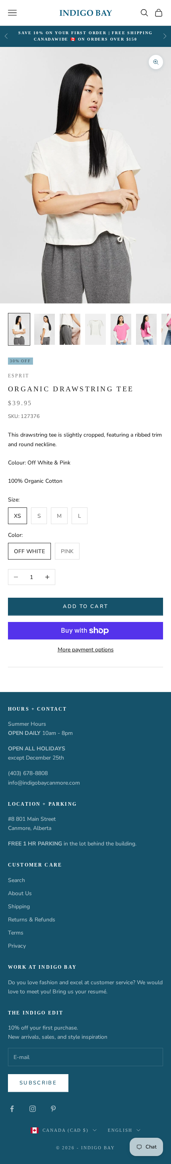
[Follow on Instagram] (33, 1109)
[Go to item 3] (70, 329)
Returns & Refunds (31, 919)
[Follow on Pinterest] (53, 1109)
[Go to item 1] (19, 329)
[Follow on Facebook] (12, 1109)
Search (16, 880)
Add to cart (86, 606)
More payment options (86, 649)
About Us (20, 893)
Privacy (17, 946)
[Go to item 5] (121, 329)
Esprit (18, 376)
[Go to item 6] (146, 329)
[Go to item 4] (95, 329)
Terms (15, 933)
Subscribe (38, 1082)
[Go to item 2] (44, 329)
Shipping (19, 906)
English (120, 1130)
